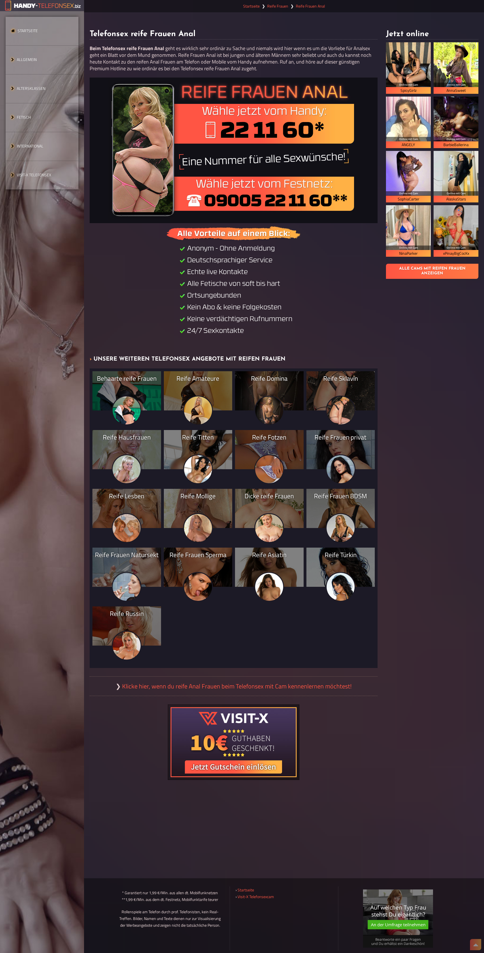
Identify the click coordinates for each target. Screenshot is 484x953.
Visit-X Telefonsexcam (256, 897)
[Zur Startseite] (42, 5)
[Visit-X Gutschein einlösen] (234, 742)
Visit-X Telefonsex (34, 175)
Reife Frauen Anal (310, 6)
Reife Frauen (277, 6)
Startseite (28, 31)
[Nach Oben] (475, 944)
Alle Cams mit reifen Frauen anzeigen (432, 271)
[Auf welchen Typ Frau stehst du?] (398, 918)
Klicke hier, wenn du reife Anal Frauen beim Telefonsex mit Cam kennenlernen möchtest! (237, 686)
